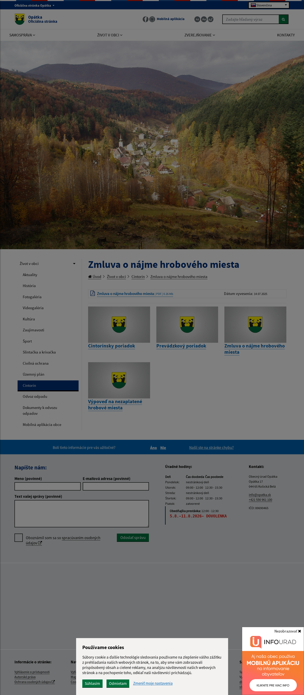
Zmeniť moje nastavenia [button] (153, 683)
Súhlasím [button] (92, 683)
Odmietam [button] (118, 683)
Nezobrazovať (286, 631)
